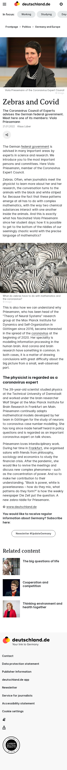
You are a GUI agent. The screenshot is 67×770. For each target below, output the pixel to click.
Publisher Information (16, 671)
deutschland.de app (15, 679)
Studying (46, 14)
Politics (26, 26)
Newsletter (9, 687)
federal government (35, 146)
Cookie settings (13, 711)
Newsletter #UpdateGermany (33, 533)
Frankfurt (35, 448)
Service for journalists (17, 695)
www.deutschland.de (21, 507)
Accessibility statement (18, 703)
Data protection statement (20, 663)
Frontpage (11, 26)
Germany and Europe (47, 26)
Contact (7, 656)
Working (26, 14)
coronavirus (39, 333)
